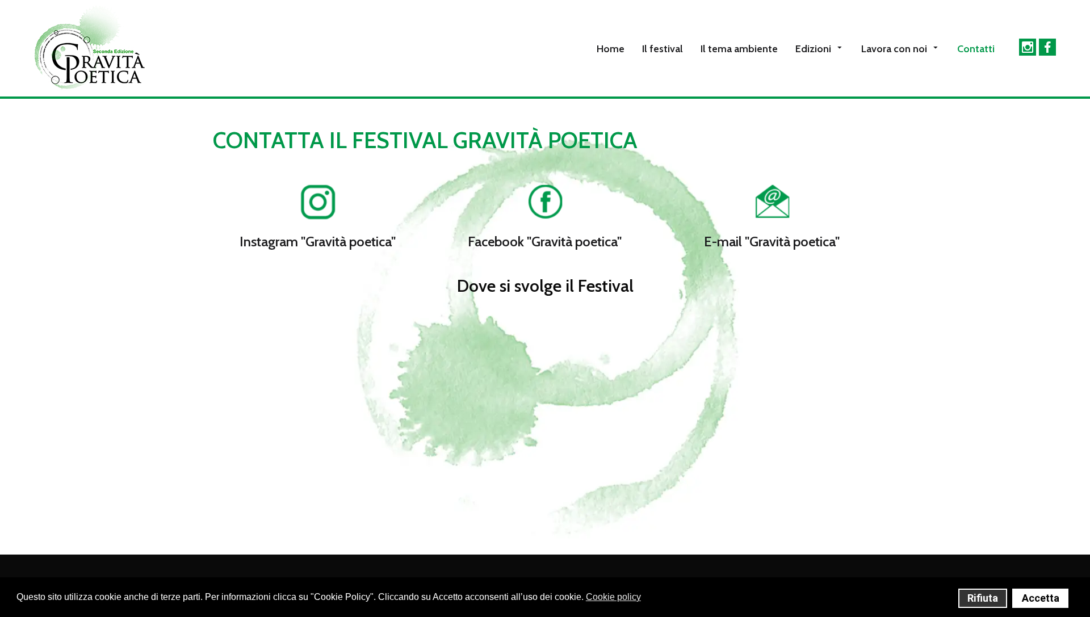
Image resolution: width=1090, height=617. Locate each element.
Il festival (662, 49)
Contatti (976, 49)
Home (610, 49)
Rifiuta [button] (982, 598)
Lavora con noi (894, 49)
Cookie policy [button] (613, 597)
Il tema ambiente (739, 49)
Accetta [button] (1040, 598)
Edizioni (813, 49)
